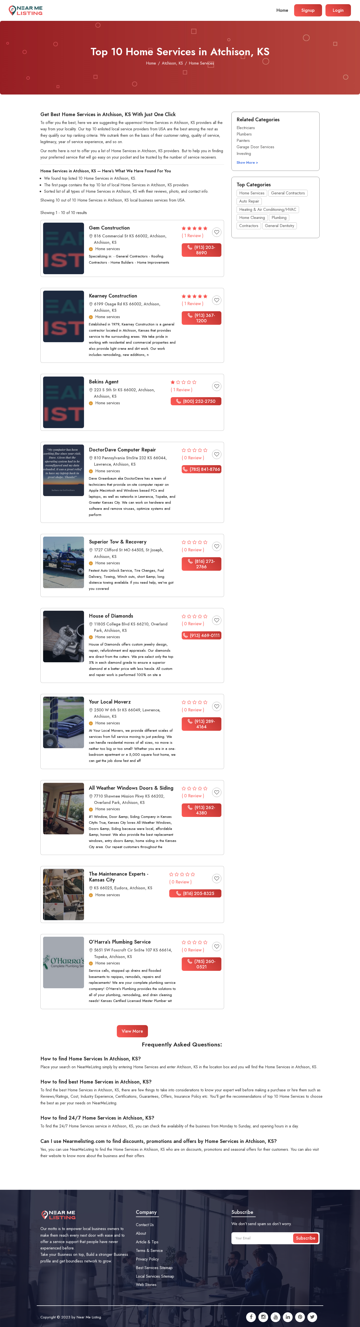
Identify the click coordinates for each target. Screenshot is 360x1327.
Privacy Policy (147, 1259)
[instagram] (263, 1317)
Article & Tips (147, 1242)
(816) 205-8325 (198, 893)
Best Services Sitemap (154, 1268)
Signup (308, 10)
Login (338, 10)
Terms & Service (149, 1250)
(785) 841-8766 (204, 469)
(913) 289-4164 (204, 724)
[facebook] (251, 1317)
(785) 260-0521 (204, 964)
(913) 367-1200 (204, 318)
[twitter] (312, 1317)
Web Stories (146, 1284)
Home (282, 10)
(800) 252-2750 (199, 401)
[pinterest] (300, 1317)
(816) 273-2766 (204, 564)
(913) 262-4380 (204, 810)
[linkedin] (288, 1317)
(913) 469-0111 (204, 635)
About (141, 1233)
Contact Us (145, 1225)
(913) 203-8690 (204, 250)
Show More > (247, 162)
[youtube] (275, 1317)
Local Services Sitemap (155, 1276)
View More (132, 1031)
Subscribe (305, 1238)
